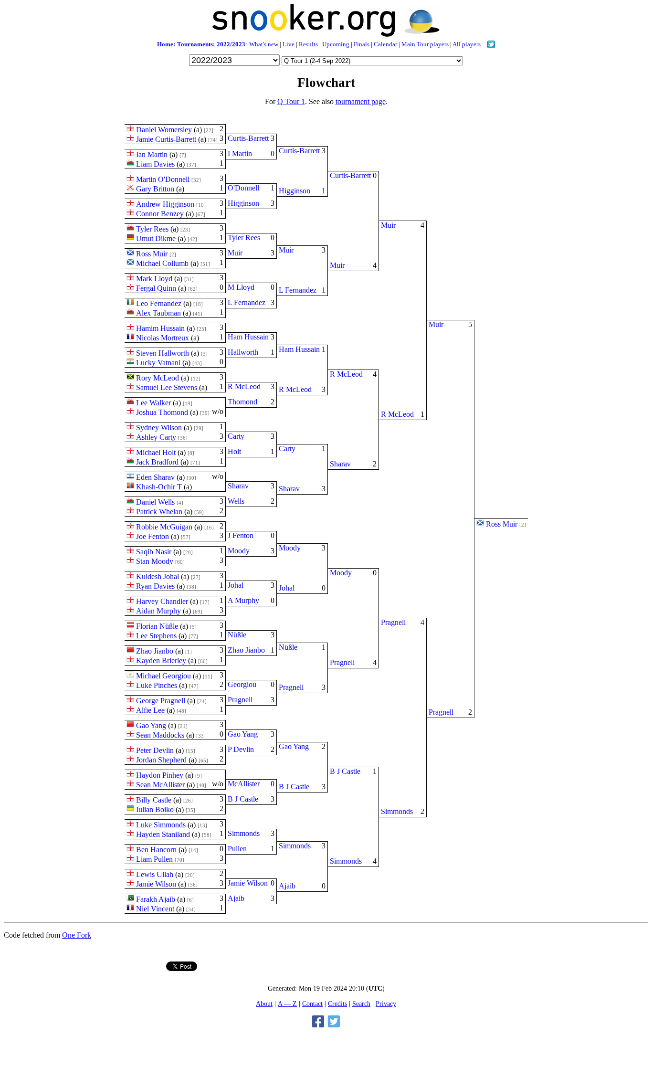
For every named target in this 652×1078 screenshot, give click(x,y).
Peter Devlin (155, 750)
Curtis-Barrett (248, 138)
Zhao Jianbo (154, 651)
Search (361, 1003)
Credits (337, 1003)
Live (288, 44)
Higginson (243, 203)
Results (308, 44)
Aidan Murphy (158, 611)
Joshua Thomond (162, 412)
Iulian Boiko (155, 809)
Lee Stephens (156, 636)
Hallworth (243, 352)
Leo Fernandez (158, 303)
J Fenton (240, 535)
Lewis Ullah (154, 874)
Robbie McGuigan (164, 527)
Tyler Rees (152, 229)
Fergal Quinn (156, 288)
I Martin (240, 153)
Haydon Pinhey (159, 775)
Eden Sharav (155, 477)
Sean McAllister (160, 785)
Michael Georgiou (163, 676)
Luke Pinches (156, 685)
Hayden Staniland (163, 834)
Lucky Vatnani (158, 363)
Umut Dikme (156, 238)
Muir (235, 253)
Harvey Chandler (162, 601)
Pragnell (240, 700)
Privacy (386, 1003)
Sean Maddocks (160, 735)
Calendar (385, 44)
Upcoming (335, 44)
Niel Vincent (155, 909)
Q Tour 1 (291, 101)
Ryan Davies (155, 586)
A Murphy (243, 600)
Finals (361, 44)
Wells (236, 501)
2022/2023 (231, 44)
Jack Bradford (157, 462)
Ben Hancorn (156, 849)
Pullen (237, 849)
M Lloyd (241, 287)
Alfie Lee (150, 710)
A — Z (287, 1003)
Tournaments (195, 44)
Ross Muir (152, 254)
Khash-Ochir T (159, 487)
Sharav (238, 486)
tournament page (361, 101)
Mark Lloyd (154, 279)
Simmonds (244, 833)
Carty (236, 436)
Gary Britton (155, 189)
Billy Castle (153, 800)
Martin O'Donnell (162, 179)
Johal (235, 585)
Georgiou (242, 684)
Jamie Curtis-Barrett (166, 139)
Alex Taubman (158, 313)
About (264, 1003)
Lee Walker (153, 403)
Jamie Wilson (156, 884)
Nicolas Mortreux (162, 338)
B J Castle (243, 799)
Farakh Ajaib (155, 899)
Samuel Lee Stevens (166, 387)
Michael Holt (156, 452)
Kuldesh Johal (157, 576)
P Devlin (241, 749)
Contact (312, 1003)
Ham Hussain (248, 337)
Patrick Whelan (159, 511)
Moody (239, 551)
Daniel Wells (155, 502)
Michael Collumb (162, 263)
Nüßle (237, 635)
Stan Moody (154, 561)
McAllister (244, 784)
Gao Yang (151, 725)
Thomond (242, 402)
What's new (263, 44)
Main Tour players (425, 44)
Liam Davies (155, 164)
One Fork (76, 935)
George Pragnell (160, 701)
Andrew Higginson (165, 204)
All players (466, 44)
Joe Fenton (152, 536)
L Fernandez (246, 302)
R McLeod (244, 386)
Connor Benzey (160, 214)
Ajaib (236, 898)
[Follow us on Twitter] (491, 46)
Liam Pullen (154, 859)
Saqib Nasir (153, 552)
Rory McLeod (157, 378)
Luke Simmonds (161, 825)
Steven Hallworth (162, 353)
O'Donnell (243, 188)
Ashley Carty (156, 437)
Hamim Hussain (160, 328)
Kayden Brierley (161, 660)
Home (165, 44)
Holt (234, 451)
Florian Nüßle (157, 626)
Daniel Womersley (164, 130)
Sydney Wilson (159, 427)
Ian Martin (152, 154)
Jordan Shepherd (161, 760)
